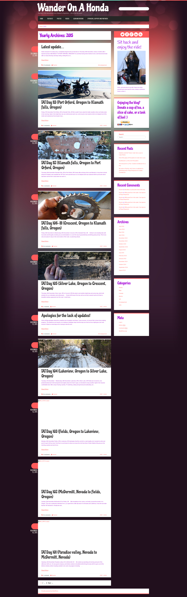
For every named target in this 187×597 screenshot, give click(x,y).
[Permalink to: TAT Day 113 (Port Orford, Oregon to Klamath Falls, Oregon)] (74, 85)
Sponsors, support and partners (97, 18)
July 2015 (121, 252)
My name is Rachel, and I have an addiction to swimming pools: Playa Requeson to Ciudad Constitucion (131, 170)
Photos (59, 18)
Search (121, 134)
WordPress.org (123, 331)
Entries (122, 325)
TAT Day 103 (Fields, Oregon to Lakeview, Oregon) (70, 434)
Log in (120, 322)
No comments (47, 246)
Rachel (55, 65)
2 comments (46, 186)
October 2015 (122, 244)
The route (50, 18)
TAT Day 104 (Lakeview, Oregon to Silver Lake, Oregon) (74, 373)
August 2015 (122, 249)
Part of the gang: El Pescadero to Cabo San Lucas (132, 158)
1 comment (46, 306)
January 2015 (122, 258)
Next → (50, 583)
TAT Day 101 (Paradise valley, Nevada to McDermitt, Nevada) (69, 555)
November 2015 (123, 241)
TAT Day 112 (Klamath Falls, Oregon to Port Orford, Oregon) (71, 165)
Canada (121, 293)
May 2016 (121, 232)
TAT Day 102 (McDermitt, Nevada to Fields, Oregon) (71, 494)
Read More (44, 60)
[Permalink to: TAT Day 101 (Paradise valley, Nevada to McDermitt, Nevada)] (74, 535)
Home (41, 18)
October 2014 (122, 264)
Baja (120, 290)
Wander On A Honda (73, 7)
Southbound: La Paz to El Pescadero (128, 160)
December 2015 (123, 238)
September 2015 (123, 247)
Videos (67, 18)
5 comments (46, 125)
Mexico (121, 296)
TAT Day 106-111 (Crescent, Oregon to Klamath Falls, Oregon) (73, 225)
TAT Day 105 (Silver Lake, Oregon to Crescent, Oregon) (73, 286)
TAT (102, 125)
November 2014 (123, 261)
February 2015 (123, 255)
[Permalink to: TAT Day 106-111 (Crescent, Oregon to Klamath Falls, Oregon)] (74, 205)
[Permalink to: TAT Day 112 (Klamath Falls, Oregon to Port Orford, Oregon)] (74, 145)
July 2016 (121, 226)
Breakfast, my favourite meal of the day (135, 189)
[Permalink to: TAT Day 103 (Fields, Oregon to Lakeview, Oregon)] (74, 414)
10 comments (46, 65)
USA (105, 125)
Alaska (121, 287)
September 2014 (123, 267)
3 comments (46, 454)
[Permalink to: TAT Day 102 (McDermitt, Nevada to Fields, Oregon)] (74, 474)
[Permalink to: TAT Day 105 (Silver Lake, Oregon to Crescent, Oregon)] (74, 266)
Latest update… (52, 47)
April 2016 (121, 235)
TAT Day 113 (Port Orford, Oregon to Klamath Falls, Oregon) (72, 105)
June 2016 (122, 229)
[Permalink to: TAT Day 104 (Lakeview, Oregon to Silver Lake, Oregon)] (74, 353)
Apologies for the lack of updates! (65, 315)
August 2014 (122, 270)
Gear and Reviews (78, 18)
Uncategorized (103, 65)
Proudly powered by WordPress (49, 591)
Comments (123, 328)
